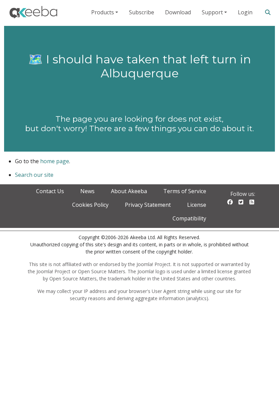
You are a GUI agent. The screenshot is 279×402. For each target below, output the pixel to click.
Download (178, 12)
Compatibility (189, 218)
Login (245, 12)
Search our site (34, 175)
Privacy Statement (148, 204)
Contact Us (50, 191)
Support (212, 12)
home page (54, 161)
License (196, 204)
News (87, 191)
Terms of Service (184, 191)
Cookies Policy (90, 204)
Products (102, 12)
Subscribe (141, 12)
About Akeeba (129, 191)
